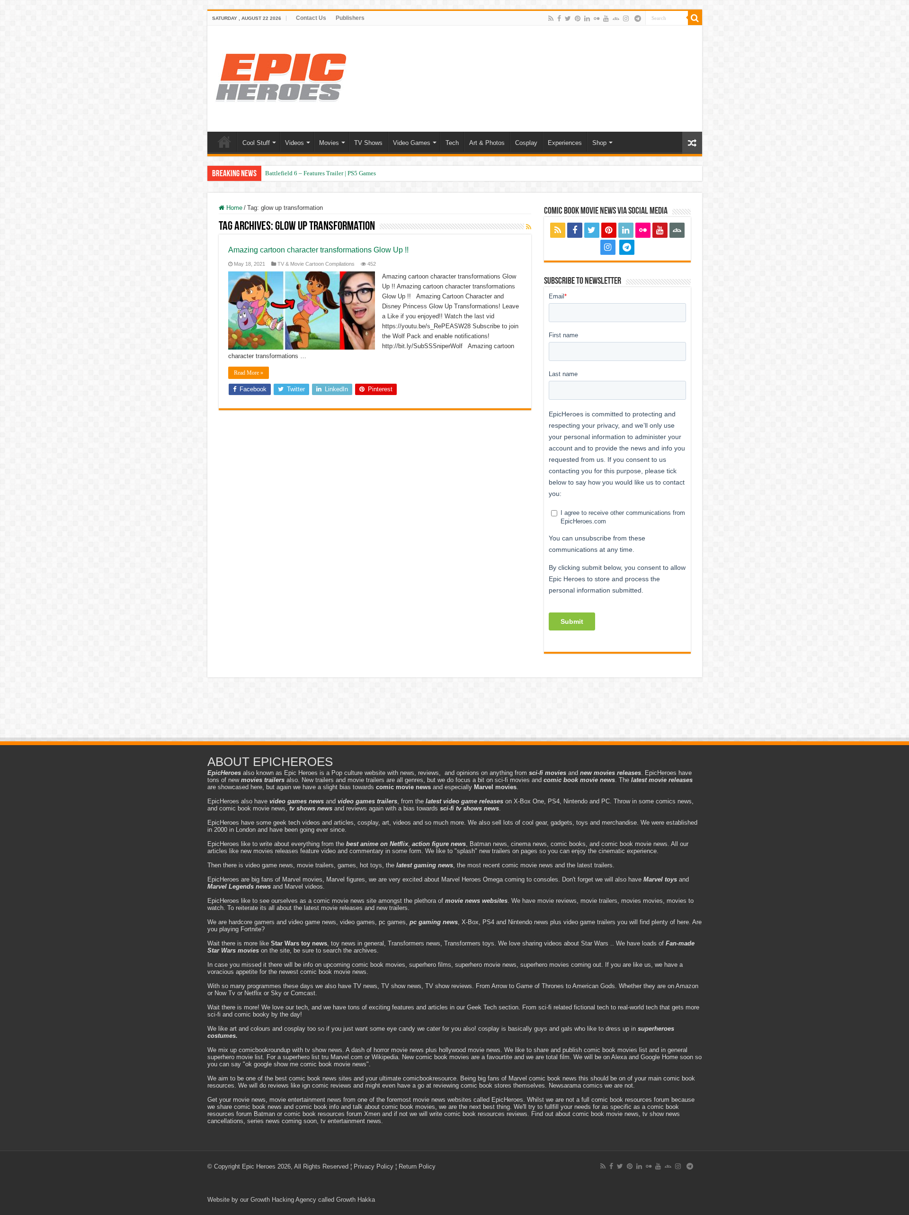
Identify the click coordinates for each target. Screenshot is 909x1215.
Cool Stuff (256, 142)
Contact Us (311, 18)
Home (224, 142)
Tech (452, 142)
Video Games (411, 142)
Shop (599, 142)
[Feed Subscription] (528, 227)
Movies (329, 142)
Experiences (565, 142)
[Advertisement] (454, 710)
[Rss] (550, 18)
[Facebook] (559, 18)
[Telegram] (637, 18)
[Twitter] (568, 18)
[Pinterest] (577, 18)
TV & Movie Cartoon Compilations (316, 264)
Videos (294, 142)
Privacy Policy (373, 1166)
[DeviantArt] (616, 18)
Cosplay (526, 142)
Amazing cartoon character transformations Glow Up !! (318, 250)
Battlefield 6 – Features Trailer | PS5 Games (320, 173)
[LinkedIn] (587, 18)
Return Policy (417, 1166)
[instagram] (626, 18)
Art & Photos (487, 142)
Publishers (350, 18)
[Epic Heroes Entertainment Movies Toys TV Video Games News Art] (280, 76)
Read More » (248, 372)
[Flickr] (596, 18)
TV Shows (368, 142)
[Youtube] (606, 18)
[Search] (695, 18)
